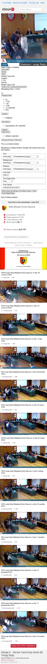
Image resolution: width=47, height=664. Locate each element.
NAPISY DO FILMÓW (20, 3)
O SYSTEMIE (6, 3)
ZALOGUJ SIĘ (34, 3)
